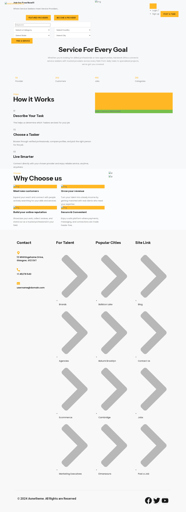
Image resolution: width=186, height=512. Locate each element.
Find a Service (23, 40)
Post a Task (170, 14)
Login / (155, 10)
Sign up (155, 14)
